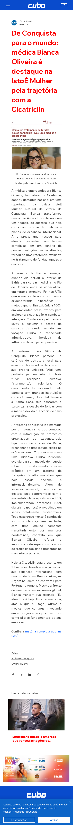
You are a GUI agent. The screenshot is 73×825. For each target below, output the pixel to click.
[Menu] (8, 5)
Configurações (19, 820)
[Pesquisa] (64, 5)
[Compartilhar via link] (38, 674)
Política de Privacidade (25, 811)
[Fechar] (68, 804)
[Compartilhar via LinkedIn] (29, 674)
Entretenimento (20, 663)
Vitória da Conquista (22, 658)
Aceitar (54, 820)
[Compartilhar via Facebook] (13, 674)
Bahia (14, 653)
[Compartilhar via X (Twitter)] (21, 674)
